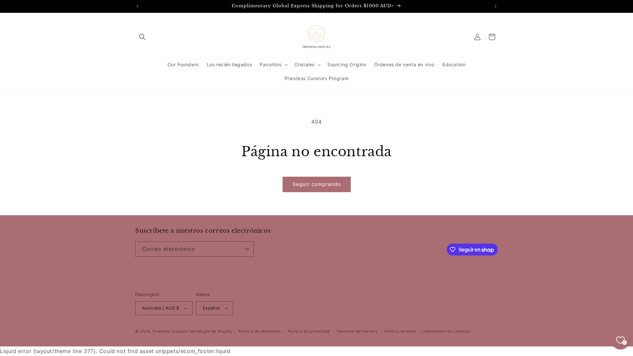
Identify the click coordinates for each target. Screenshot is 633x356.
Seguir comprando (316, 184)
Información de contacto (446, 331)
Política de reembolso (260, 331)
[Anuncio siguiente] (495, 6)
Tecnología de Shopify (210, 331)
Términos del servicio (357, 331)
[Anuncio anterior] (137, 6)
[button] (142, 37)
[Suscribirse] (246, 249)
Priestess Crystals (170, 331)
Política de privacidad (309, 331)
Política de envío (400, 331)
